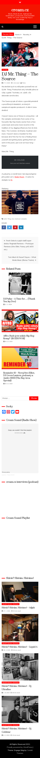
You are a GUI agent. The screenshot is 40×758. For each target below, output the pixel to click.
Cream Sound (10, 474)
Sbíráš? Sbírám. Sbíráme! (10, 604)
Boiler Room (19, 177)
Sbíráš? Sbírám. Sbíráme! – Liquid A (19, 647)
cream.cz (20, 10)
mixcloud (17, 219)
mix (13, 219)
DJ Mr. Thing (7, 219)
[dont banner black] (20, 216)
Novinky (4, 70)
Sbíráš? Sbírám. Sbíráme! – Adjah (18, 607)
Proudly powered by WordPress (20, 747)
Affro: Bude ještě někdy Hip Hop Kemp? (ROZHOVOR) (18, 337)
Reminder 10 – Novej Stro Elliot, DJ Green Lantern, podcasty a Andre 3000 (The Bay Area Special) (19, 377)
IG (11, 180)
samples (24, 219)
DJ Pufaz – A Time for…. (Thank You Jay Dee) (19, 300)
